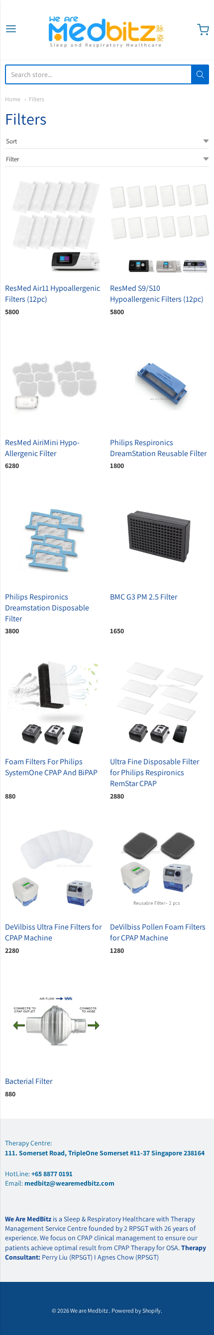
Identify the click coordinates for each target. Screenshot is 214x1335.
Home (12, 99)
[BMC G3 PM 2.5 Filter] (159, 535)
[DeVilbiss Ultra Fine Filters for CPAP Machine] (54, 865)
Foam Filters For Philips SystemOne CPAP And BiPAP (51, 767)
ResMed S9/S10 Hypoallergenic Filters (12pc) (157, 293)
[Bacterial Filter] (54, 1020)
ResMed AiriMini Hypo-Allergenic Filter (42, 448)
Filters (36, 99)
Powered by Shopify (136, 1310)
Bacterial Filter (28, 1081)
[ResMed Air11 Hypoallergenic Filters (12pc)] (54, 226)
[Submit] (200, 74)
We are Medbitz (89, 1310)
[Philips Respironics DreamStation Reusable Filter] (159, 381)
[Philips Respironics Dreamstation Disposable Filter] (54, 535)
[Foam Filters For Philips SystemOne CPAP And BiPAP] (54, 700)
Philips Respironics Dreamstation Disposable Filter (47, 608)
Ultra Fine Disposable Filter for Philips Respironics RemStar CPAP (154, 772)
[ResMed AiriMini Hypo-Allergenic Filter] (54, 381)
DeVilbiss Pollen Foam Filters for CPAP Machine (158, 932)
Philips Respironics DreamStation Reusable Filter (158, 448)
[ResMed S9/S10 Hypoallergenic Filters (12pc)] (159, 226)
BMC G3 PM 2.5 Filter (143, 597)
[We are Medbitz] (107, 30)
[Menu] (11, 29)
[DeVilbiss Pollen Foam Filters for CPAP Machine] (159, 865)
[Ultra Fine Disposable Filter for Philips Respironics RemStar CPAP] (159, 700)
